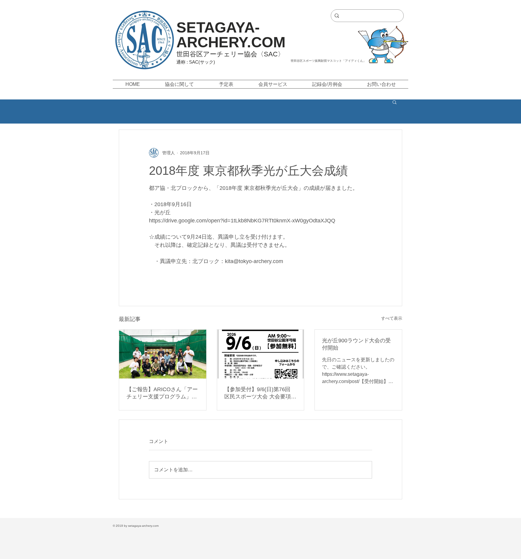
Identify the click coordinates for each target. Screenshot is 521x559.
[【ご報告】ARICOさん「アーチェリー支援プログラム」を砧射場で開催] (162, 354)
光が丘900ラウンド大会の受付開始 (356, 344)
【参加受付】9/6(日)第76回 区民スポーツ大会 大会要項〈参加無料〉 (257, 393)
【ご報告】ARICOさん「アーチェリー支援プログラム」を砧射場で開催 (162, 393)
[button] (179, 84)
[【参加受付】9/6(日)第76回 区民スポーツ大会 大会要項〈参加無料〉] (260, 354)
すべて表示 (391, 318)
